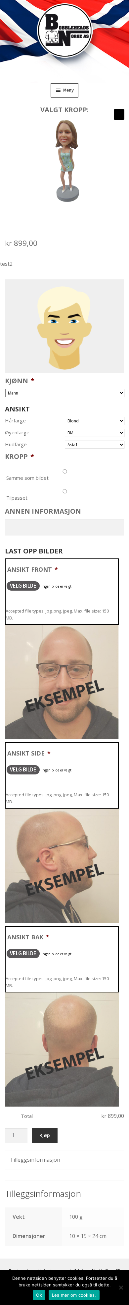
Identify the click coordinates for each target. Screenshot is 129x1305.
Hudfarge (16, 444)
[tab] (64, 1160)
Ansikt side (29, 753)
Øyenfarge (17, 432)
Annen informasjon (43, 511)
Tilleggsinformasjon (35, 1159)
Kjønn (19, 381)
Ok (39, 1295)
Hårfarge (15, 420)
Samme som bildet (27, 477)
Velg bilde (23, 585)
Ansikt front (32, 569)
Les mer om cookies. (74, 1295)
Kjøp (44, 1135)
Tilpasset (16, 497)
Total (27, 1116)
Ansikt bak (28, 937)
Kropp (19, 456)
